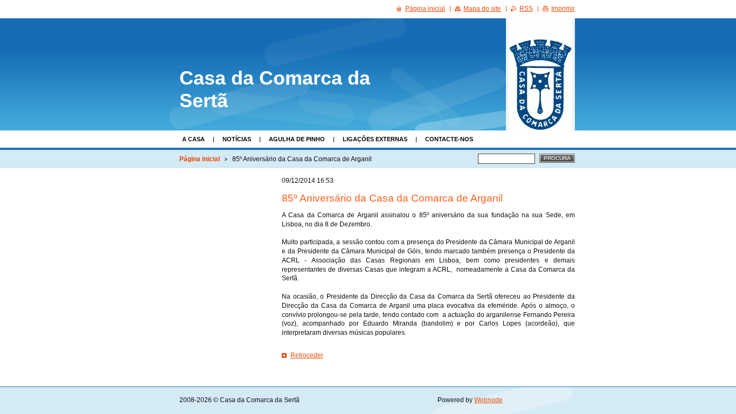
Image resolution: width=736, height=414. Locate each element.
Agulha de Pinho (297, 139)
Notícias (237, 139)
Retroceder (306, 355)
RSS (526, 8)
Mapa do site (482, 8)
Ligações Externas (375, 139)
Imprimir (563, 8)
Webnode (488, 400)
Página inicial (199, 159)
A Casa (193, 139)
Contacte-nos (449, 139)
